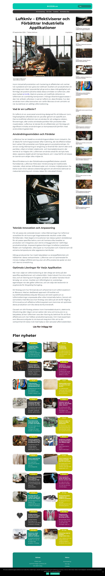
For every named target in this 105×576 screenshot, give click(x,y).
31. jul (33, 380)
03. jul (64, 418)
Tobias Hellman (32, 32)
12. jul (64, 380)
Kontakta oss (64, 11)
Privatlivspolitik (55, 573)
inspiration (68, 32)
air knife (26, 94)
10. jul (64, 399)
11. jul (33, 399)
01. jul (33, 436)
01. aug (64, 362)
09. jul (33, 418)
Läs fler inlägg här (42, 326)
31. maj (64, 493)
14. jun (64, 455)
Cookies (55, 11)
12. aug (64, 343)
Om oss (49, 11)
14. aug (33, 343)
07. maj (64, 511)
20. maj (33, 511)
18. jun (33, 455)
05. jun (64, 474)
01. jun (33, 493)
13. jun (33, 474)
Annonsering (40, 11)
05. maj (33, 530)
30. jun (64, 436)
